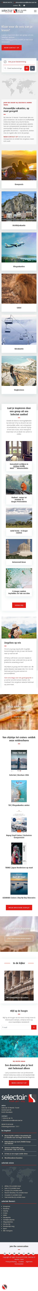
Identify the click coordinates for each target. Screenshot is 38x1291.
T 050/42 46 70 (7, 1118)
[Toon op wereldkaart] (26, 68)
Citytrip (5, 1211)
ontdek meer (16, 1186)
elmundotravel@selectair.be (25, 2)
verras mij (19, 605)
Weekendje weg (8, 1226)
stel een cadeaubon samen (19, 939)
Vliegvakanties (8, 1222)
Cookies (21, 1262)
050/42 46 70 (7, 2)
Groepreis (6, 1206)
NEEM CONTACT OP (11, 137)
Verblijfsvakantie (8, 1220)
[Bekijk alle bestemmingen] (32, 68)
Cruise (5, 1213)
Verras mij (6, 1224)
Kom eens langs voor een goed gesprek (17, 678)
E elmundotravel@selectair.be (12, 1120)
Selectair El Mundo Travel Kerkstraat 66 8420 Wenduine (10, 1110)
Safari (5, 1215)
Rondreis (6, 1209)
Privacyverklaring (11, 1262)
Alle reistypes (8, 1231)
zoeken (15, 5)
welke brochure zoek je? (19, 908)
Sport (5, 1228)
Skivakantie (7, 1217)
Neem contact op (11, 48)
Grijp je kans (19, 717)
